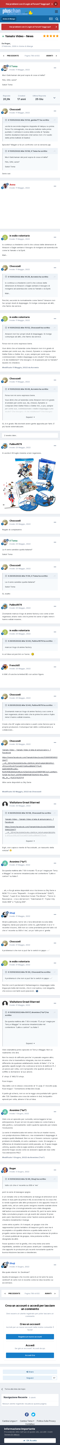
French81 (14, 665)
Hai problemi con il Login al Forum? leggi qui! (28, 4)
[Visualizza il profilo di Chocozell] (5, 111)
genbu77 (35, 120)
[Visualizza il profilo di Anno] (5, 186)
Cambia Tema (26, 1421)
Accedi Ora (30, 1355)
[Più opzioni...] (55, 68)
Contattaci (30, 1424)
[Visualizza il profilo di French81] (5, 667)
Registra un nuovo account (30, 1337)
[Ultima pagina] (56, 56)
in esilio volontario (19, 235)
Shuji (33, 1179)
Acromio (35, 277)
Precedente (13, 56)
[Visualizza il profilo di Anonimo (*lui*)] (5, 863)
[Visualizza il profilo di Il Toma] (5, 68)
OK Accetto (31, 1440)
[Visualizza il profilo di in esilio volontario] (5, 237)
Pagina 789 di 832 (32, 56)
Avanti (49, 56)
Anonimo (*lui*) (18, 861)
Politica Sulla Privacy (46, 1421)
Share (31, 1372)
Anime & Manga (26, 46)
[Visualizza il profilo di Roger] (5, 1170)
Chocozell (15, 109)
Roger (7, 43)
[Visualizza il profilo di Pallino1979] (5, 446)
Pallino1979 (15, 444)
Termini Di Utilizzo (12, 1434)
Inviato (19, 70)
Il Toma (34, 151)
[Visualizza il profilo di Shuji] (5, 914)
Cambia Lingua (9, 1421)
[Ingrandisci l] (30, 483)
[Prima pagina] (4, 56)
